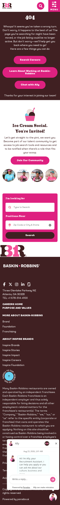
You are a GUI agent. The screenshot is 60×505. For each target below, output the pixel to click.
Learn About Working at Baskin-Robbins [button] (30, 72)
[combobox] (29, 225)
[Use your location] (50, 225)
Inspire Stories (11, 350)
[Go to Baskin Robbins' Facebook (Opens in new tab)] (4, 284)
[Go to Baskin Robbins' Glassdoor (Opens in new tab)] (29, 284)
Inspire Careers (11, 360)
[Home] (7, 6)
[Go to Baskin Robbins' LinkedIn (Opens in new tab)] (23, 284)
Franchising (9, 332)
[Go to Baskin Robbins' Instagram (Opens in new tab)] (16, 284)
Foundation (9, 327)
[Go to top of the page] (9, 376)
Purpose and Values (16, 308)
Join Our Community (30, 160)
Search (30, 235)
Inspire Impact (11, 355)
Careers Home (12, 304)
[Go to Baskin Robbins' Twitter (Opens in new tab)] (10, 284)
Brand (6, 322)
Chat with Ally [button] (30, 85)
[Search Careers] (42, 6)
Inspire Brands (11, 345)
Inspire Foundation (13, 365)
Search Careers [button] (30, 60)
